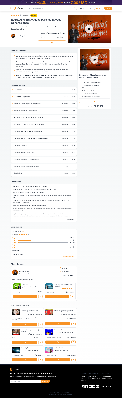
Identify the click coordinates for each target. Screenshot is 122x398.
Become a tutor (106, 376)
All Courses (92, 376)
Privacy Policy (62, 394)
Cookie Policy (70, 394)
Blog (82, 378)
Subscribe (45, 381)
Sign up (98, 8)
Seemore (70, 219)
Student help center (94, 378)
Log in (108, 8)
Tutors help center (107, 378)
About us (83, 376)
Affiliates (83, 380)
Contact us (84, 382)
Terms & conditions (53, 394)
